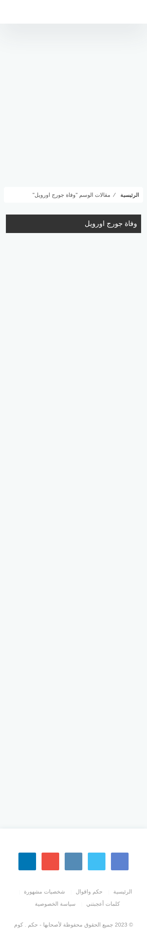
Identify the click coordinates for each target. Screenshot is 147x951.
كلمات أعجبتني (103, 904)
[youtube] (50, 861)
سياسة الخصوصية (55, 904)
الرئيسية (122, 891)
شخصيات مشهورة (44, 891)
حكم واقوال (89, 891)
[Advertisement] (73, 101)
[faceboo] (120, 861)
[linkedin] (27, 861)
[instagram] (73, 861)
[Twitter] (96, 861)
